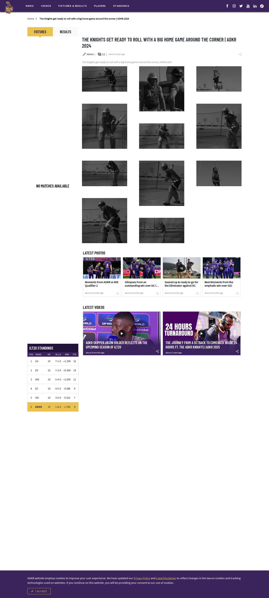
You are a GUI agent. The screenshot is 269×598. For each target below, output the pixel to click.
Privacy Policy (142, 578)
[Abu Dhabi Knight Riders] (9, 7)
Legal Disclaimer (166, 578)
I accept (41, 591)
